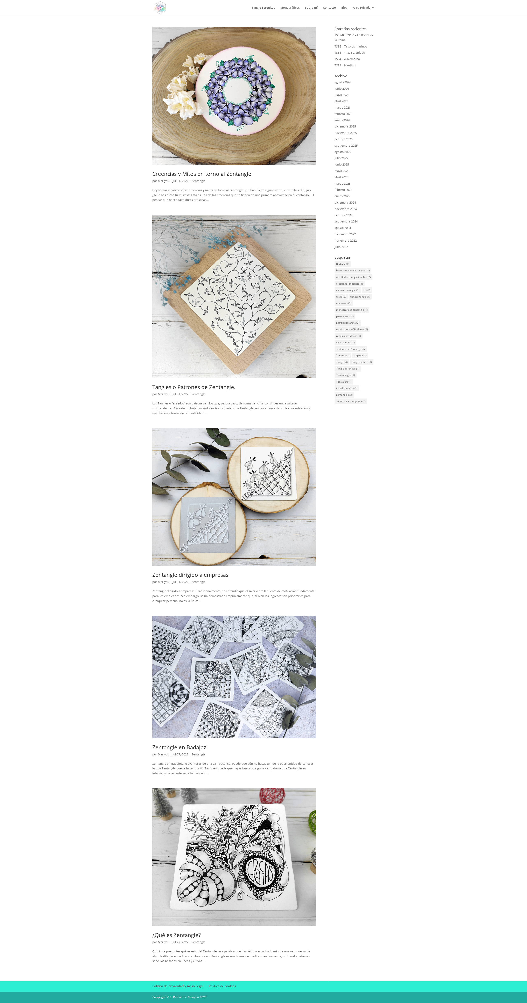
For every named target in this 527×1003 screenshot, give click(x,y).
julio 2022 (341, 247)
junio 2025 (342, 164)
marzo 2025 (343, 183)
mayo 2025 (342, 171)
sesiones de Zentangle (351, 349)
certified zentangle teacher (353, 277)
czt (367, 290)
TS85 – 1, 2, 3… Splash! (350, 52)
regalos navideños (348, 336)
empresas (343, 303)
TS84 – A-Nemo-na (347, 59)
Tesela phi (344, 381)
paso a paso (345, 316)
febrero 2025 (343, 190)
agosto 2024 (343, 228)
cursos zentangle (347, 290)
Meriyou (163, 181)
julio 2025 (341, 158)
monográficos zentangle (352, 310)
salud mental (345, 342)
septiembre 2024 (346, 221)
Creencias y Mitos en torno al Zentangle (201, 173)
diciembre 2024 (345, 202)
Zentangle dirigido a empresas (190, 574)
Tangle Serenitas (263, 7)
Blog (344, 7)
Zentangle (198, 181)
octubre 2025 (344, 139)
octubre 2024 (344, 215)
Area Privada (362, 7)
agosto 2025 (343, 152)
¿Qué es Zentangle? (176, 935)
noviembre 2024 (346, 209)
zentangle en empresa (351, 401)
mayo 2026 (342, 95)
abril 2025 (341, 177)
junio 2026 (342, 88)
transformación (347, 388)
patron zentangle (347, 322)
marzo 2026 (343, 107)
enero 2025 (342, 196)
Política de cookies (222, 986)
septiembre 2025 (346, 145)
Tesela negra (345, 375)
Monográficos (290, 7)
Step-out (343, 355)
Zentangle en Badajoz (179, 747)
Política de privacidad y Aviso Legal (177, 986)
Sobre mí (311, 7)
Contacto (329, 7)
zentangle (344, 394)
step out (360, 355)
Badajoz (342, 264)
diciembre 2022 (345, 234)
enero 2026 (342, 120)
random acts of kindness (352, 329)
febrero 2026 (343, 114)
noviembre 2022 (346, 240)
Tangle (342, 362)
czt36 (341, 296)
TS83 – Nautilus (345, 65)
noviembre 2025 (346, 133)
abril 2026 (341, 101)
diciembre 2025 (345, 126)
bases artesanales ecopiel (353, 270)
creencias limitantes (349, 283)
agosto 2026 (343, 82)
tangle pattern (362, 362)
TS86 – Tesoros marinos (351, 46)
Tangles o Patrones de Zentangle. (194, 387)
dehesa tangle (360, 296)
